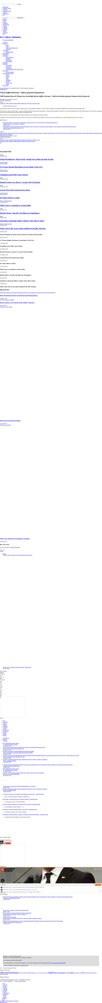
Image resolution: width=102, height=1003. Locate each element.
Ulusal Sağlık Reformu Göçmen (74, 133)
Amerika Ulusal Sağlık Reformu (26, 133)
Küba (7, 45)
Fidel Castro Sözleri (44, 972)
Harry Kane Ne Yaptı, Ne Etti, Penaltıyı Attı (13, 748)
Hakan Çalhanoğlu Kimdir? (9, 760)
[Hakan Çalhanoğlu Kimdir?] (25, 759)
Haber (1, 177)
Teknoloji (8, 49)
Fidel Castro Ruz (38, 972)
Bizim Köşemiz (9, 52)
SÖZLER (5, 64)
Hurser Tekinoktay (8, 981)
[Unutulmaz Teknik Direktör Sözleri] (38, 764)
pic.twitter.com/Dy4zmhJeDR (59, 963)
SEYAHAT (5, 70)
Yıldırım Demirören (90, 972)
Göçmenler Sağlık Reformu (48, 133)
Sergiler (8, 81)
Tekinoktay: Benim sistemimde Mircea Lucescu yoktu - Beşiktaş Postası (20, 809)
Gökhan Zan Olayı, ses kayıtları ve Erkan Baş (14, 124)
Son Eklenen (6, 738)
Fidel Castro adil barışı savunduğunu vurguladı (14, 538)
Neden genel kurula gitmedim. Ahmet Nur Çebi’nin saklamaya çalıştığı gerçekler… (22, 918)
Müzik (7, 74)
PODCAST (6, 85)
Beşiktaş (15, 972)
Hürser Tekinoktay (60, 972)
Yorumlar (5, 740)
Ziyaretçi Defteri (10, 72)
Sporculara (8, 66)
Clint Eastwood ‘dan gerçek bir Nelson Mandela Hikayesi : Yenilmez (19, 786)
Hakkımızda (6, 13)
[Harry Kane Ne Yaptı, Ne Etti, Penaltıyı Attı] (24, 747)
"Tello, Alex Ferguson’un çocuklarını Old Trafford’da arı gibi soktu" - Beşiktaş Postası (23, 794)
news (18, 981)
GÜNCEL (5, 42)
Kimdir (68, 972)
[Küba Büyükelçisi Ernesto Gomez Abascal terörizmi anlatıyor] (28, 292)
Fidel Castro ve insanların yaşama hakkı (15, 205)
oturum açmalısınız (15, 547)
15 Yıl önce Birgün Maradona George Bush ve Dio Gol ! (21, 167)
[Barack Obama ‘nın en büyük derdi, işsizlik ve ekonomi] (7, 299)
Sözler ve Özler (3, 170)
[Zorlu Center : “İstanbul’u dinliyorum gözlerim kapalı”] (11, 909)
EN (4, 15)
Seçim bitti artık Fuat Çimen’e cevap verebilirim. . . (15, 914)
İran (95, 972)
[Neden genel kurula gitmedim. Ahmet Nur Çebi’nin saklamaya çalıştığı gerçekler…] (9, 917)
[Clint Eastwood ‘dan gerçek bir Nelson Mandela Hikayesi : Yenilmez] (11, 785)
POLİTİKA (6, 54)
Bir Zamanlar (9, 61)
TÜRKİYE (5, 50)
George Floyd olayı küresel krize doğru (15, 190)
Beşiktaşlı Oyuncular (5, 99)
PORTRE (5, 62)
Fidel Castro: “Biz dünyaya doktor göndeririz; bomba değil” (17, 667)
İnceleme (5, 9)
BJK (20, 972)
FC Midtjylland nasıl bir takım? (10, 744)
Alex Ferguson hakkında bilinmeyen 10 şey (13, 128)
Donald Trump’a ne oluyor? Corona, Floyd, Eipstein (20, 182)
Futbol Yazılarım (10, 57)
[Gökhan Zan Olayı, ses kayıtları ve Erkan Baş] (30, 122)
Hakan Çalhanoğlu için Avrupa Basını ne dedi (14, 756)
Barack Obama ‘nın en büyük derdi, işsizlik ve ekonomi (17, 302)
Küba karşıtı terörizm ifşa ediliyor (10, 420)
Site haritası (22, 981)
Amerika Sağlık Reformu (13, 133)
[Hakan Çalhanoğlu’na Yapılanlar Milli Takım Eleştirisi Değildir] (18, 751)
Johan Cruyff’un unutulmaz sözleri (11, 774)
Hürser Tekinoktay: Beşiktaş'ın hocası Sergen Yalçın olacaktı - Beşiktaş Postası (21, 804)
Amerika (5, 133)
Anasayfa (2, 88)
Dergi (7, 79)
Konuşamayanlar (7, 11)
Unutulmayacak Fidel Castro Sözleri (14, 69)
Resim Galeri (9, 83)
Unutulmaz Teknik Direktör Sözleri (11, 766)
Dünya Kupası (24, 972)
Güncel (1, 154)
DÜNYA (5, 44)
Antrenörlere (9, 65)
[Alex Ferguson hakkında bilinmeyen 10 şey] (39, 126)
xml (16, 981)
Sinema (7, 76)
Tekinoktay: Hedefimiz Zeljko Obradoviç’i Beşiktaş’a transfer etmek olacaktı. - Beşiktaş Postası (25, 814)
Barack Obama (38, 133)
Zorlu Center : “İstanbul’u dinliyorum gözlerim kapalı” (16, 910)
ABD (7, 46)
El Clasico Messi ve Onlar (10, 198)
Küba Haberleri (77, 972)
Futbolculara (9, 68)
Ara (18, 4)
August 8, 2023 (24, 965)
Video (7, 84)
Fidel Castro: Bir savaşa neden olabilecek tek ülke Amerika (22, 228)
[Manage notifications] (3, 1000)
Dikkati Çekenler (7, 8)
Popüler (5, 739)
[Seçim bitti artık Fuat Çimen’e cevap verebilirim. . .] (17, 913)
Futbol (51, 972)
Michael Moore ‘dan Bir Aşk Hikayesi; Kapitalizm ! (20, 213)
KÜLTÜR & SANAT (8, 73)
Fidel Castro (31, 972)
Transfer (82, 972)
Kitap (7, 77)
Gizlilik (4, 12)
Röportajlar (5, 7)
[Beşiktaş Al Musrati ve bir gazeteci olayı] (33, 921)
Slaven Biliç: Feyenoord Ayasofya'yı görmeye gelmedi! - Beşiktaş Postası (20, 799)
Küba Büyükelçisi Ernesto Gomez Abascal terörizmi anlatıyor (19, 295)
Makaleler (8, 58)
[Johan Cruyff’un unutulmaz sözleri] (23, 772)
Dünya (5, 89)
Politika (6, 88)
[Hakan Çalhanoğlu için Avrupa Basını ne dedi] (41, 755)
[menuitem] (52, 4)
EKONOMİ (6, 53)
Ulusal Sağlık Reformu (60, 133)
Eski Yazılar (9, 60)
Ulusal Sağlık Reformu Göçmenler (90, 133)
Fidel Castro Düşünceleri (12, 48)
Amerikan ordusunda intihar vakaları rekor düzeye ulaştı (22, 221)
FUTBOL (5, 56)
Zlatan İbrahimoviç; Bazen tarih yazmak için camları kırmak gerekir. (27, 159)
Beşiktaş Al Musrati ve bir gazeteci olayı (12, 922)
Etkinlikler (8, 80)
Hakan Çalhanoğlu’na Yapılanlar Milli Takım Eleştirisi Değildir (18, 752)
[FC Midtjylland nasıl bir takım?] (11, 743)
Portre (1, 208)
